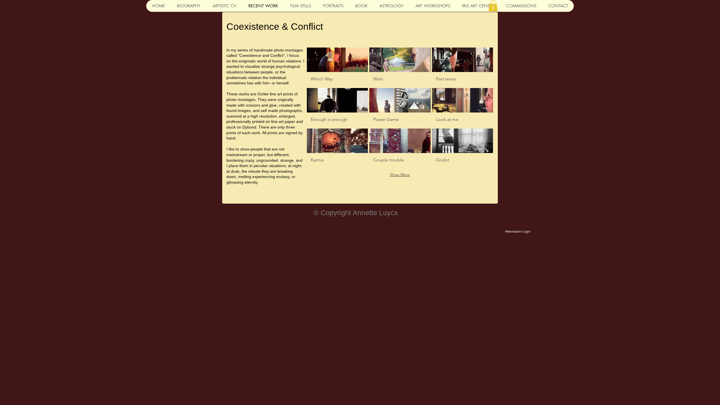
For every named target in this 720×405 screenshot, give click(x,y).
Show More (400, 174)
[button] (493, 6)
